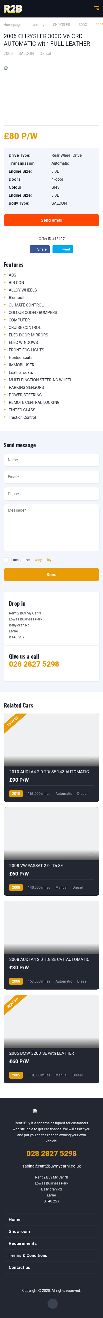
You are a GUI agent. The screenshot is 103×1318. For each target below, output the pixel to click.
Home (14, 1219)
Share (41, 249)
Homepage (12, 25)
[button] (51, 220)
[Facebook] (53, 1304)
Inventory (37, 25)
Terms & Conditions (28, 1255)
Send (51, 574)
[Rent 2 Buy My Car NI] (13, 9)
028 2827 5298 (34, 664)
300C (83, 25)
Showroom (19, 1231)
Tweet (64, 249)
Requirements (23, 1243)
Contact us (19, 1267)
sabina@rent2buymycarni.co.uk (51, 1166)
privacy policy (41, 560)
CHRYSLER (61, 25)
